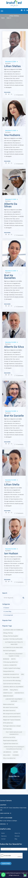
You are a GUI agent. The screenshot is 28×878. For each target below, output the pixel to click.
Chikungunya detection (10, 662)
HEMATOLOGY (7, 693)
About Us (17, 833)
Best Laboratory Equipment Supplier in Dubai (14, 655)
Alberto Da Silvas (10, 205)
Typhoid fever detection (10, 744)
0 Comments (19, 95)
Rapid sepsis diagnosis (10, 740)
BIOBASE (6, 659)
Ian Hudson (11, 553)
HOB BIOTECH (19, 693)
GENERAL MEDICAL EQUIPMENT (13, 687)
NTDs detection (8, 723)
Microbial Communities (10, 707)
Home (2, 18)
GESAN (5, 690)
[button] (3, 874)
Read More (7, 92)
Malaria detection (8, 704)
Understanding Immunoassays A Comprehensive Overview (14, 748)
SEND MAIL (3, 824)
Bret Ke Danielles (10, 276)
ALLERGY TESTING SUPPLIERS (12, 639)
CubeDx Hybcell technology (11, 668)
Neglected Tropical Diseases (11, 720)
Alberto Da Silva (14, 346)
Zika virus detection (9, 758)
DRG (22, 674)
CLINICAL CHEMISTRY (10, 665)
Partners (17, 836)
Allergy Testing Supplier (10, 636)
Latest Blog (8, 611)
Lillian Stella (11, 484)
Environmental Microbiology (12, 680)
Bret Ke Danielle (14, 415)
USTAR (15, 752)
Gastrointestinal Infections (11, 684)
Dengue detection (8, 671)
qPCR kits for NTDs (9, 737)
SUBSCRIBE (6, 863)
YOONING (15, 755)
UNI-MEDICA (7, 752)
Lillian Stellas (12, 66)
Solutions (4, 836)
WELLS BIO (6, 755)
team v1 (9, 18)
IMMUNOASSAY (8, 696)
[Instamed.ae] (14, 3)
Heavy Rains (14, 690)
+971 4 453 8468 (6, 818)
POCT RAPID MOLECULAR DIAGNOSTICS (14, 733)
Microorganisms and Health (11, 714)
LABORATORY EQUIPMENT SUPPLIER (13, 700)
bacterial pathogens (9, 651)
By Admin (8, 63)
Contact (3, 839)
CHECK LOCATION (4, 813)
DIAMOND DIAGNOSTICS (11, 674)
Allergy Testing (8, 633)
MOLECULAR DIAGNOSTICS (11, 717)
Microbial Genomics (9, 710)
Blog (16, 839)
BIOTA (13, 659)
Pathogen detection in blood (11, 726)
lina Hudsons (12, 135)
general (7, 608)
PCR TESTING (7, 729)
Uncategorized (9, 615)
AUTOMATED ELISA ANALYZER (12, 647)
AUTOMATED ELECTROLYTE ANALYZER (14, 643)
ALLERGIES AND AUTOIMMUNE (13, 630)
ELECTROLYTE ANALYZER (11, 677)
